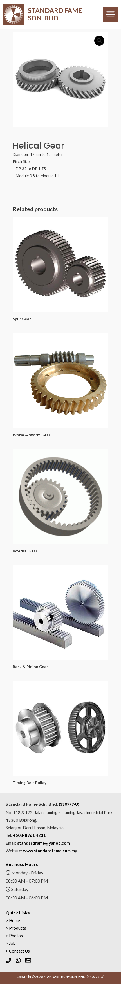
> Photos (14, 935)
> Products (16, 928)
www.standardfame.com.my (50, 850)
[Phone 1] (8, 960)
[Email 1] (28, 960)
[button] (99, 41)
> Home (13, 920)
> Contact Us (18, 951)
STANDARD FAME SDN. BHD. (55, 14)
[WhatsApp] (18, 960)
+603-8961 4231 (29, 835)
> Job (10, 943)
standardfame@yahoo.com (43, 843)
